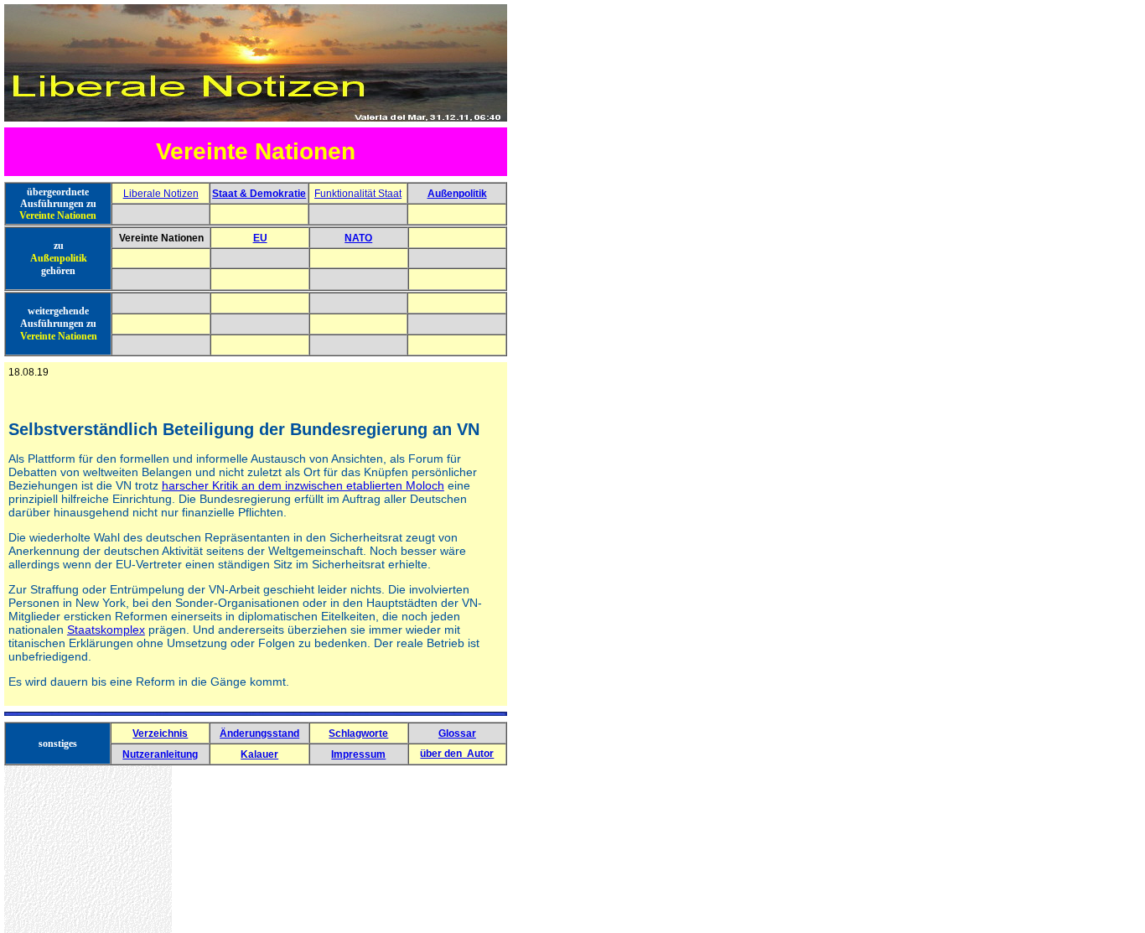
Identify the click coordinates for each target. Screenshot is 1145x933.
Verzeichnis (160, 733)
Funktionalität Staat (358, 194)
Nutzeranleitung (160, 754)
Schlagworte (358, 733)
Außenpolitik (457, 194)
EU (260, 238)
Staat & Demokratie (259, 194)
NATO (358, 238)
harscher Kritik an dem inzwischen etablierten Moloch (303, 485)
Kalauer (259, 754)
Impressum (358, 754)
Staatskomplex (106, 629)
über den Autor (457, 753)
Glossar (457, 733)
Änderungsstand (259, 733)
